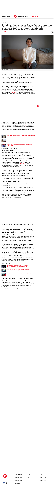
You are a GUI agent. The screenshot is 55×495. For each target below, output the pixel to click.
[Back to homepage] (9, 476)
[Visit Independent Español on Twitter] (6, 483)
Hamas (11, 288)
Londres (27, 180)
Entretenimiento (27, 19)
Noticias (16, 19)
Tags (28, 477)
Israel (26, 125)
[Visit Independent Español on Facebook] (4, 483)
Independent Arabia (18, 477)
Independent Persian (18, 480)
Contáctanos (5, 480)
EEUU (6, 22)
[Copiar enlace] (52, 32)
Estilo (21, 19)
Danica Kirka (4, 31)
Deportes (38, 19)
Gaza (24, 288)
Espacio (33, 19)
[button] (7, 16)
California (13, 92)
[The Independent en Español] (27, 16)
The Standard (17, 483)
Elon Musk (23, 163)
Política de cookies (43, 480)
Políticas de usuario (43, 477)
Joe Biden (27, 288)
